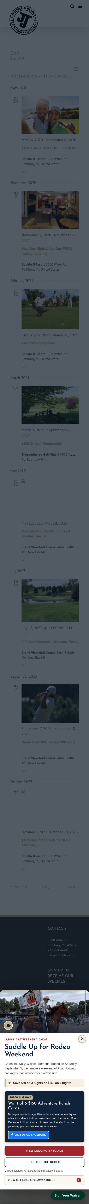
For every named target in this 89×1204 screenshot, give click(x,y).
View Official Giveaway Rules (32, 1180)
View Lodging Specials (44, 1150)
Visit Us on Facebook (30, 1134)
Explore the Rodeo (44, 1162)
